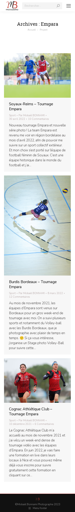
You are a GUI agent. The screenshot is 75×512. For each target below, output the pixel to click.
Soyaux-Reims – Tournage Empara (31, 106)
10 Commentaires (38, 119)
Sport (12, 115)
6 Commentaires (44, 424)
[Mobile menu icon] (68, 5)
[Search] (58, 5)
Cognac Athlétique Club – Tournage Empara (30, 412)
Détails (42, 75)
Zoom (32, 75)
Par (32, 115)
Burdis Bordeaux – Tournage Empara (33, 284)
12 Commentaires (19, 297)
